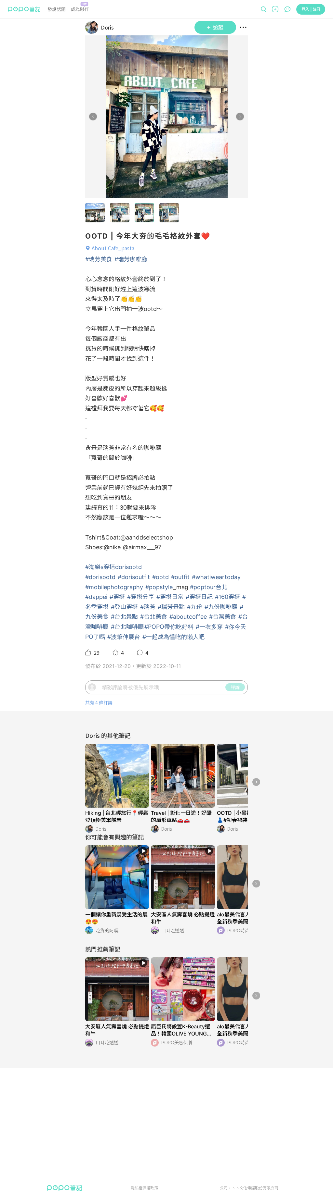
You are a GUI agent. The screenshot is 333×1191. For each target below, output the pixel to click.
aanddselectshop (149, 537)
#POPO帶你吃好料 (168, 626)
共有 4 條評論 (99, 703)
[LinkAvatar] (93, 27)
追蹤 (218, 27)
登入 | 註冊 (310, 9)
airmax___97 (144, 547)
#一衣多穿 (209, 626)
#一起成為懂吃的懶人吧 (173, 636)
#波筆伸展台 (123, 636)
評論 (235, 687)
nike (115, 547)
